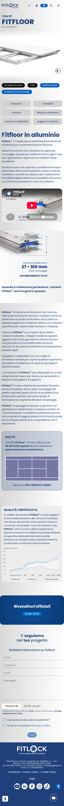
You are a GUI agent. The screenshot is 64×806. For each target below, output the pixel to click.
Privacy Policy (31, 772)
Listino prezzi (49, 85)
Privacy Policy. (42, 725)
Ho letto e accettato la (29, 725)
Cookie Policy (48, 772)
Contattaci (14, 772)
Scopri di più (32, 613)
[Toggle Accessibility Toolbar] (58, 786)
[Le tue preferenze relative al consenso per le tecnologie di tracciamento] (5, 799)
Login (32, 778)
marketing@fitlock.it (52, 765)
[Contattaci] (53, 798)
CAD (32, 85)
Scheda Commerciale (17, 92)
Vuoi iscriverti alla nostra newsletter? (28, 720)
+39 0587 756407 (14, 765)
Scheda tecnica (13, 85)
